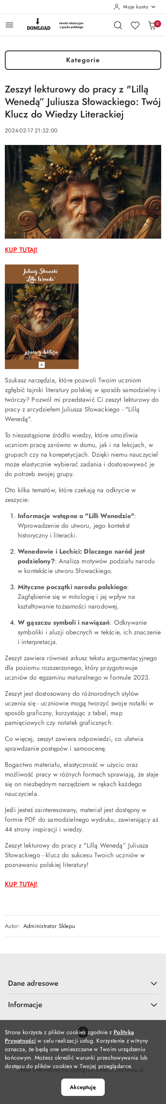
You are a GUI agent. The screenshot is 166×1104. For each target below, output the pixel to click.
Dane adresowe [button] (33, 983)
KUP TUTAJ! (21, 249)
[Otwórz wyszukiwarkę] (118, 25)
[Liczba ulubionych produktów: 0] (135, 25)
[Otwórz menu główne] (9, 24)
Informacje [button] (25, 1004)
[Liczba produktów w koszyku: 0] (151, 25)
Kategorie (83, 60)
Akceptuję (83, 1087)
